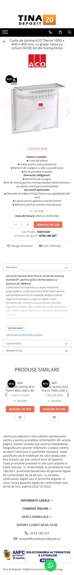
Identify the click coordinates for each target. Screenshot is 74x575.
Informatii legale (35, 500)
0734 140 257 (39, 533)
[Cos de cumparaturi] (60, 32)
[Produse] (5, 33)
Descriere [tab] (11, 267)
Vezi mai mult (15, 328)
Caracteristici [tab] (13, 343)
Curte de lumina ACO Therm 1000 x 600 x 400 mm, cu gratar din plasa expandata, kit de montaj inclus (54, 388)
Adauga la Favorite (21, 246)
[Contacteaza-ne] (50, 32)
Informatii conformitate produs (24, 335)
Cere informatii (51, 246)
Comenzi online (35, 508)
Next (68, 113)
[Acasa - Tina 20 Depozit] (37, 19)
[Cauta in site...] (69, 32)
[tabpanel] (37, 109)
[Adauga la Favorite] (20, 417)
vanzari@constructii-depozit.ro (39, 539)
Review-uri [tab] (14, 350)
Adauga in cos (48, 224)
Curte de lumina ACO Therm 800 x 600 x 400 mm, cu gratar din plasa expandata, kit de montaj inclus (20, 388)
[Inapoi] (3, 41)
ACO (20, 383)
